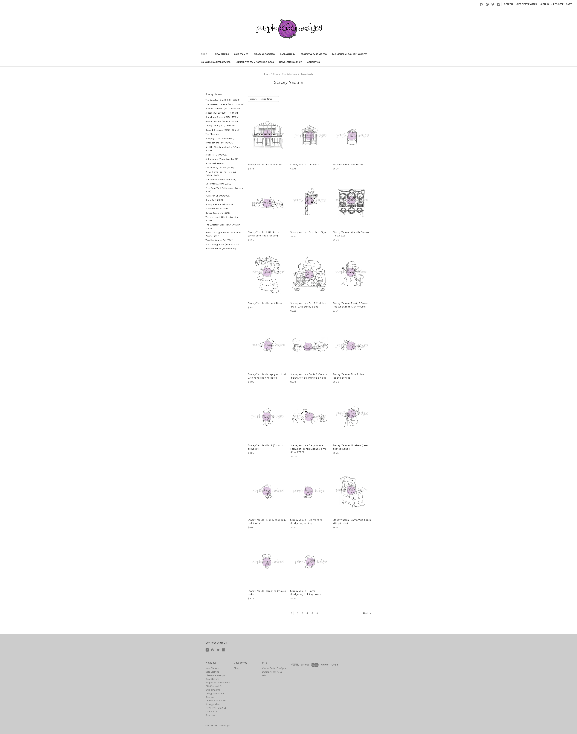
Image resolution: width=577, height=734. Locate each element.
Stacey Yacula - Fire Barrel (348, 164)
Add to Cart (267, 138)
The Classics (212, 134)
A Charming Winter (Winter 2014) (223, 159)
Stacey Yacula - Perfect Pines (265, 303)
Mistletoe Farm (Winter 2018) (221, 179)
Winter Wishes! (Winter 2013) (221, 248)
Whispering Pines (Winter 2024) (223, 244)
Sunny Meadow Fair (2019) (219, 204)
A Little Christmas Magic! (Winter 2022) (223, 149)
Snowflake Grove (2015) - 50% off (222, 117)
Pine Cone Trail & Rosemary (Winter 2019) (224, 190)
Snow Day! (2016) (214, 200)
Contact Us (313, 62)
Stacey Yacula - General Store (265, 164)
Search (508, 4)
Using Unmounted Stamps (215, 62)
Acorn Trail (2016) (215, 163)
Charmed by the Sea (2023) (220, 167)
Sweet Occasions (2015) (218, 213)
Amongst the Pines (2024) (219, 142)
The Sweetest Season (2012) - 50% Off (225, 104)
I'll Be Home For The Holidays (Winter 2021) (221, 174)
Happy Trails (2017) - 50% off (220, 125)
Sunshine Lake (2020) (217, 208)
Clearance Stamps (264, 54)
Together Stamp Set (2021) (219, 240)
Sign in (544, 4)
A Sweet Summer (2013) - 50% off (223, 108)
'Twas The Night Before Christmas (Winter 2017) (223, 234)
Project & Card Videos (314, 54)
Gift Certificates (526, 4)
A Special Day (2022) (216, 154)
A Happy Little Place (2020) (220, 138)
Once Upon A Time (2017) (218, 183)
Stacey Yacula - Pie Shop (304, 164)
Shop (204, 54)
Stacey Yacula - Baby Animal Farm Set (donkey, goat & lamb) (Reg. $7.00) (309, 449)
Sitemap (210, 715)
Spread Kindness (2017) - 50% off (223, 130)
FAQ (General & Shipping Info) (349, 54)
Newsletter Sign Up (290, 62)
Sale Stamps (241, 54)
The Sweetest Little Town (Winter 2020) (223, 226)
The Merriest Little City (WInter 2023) (222, 219)
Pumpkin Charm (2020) (218, 195)
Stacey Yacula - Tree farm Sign (308, 232)
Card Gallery (287, 54)
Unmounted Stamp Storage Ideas (255, 62)
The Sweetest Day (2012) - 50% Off (223, 100)
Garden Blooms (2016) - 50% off (222, 121)
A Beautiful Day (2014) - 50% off (222, 112)
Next (366, 613)
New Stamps (222, 54)
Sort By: (253, 99)
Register (558, 4)
